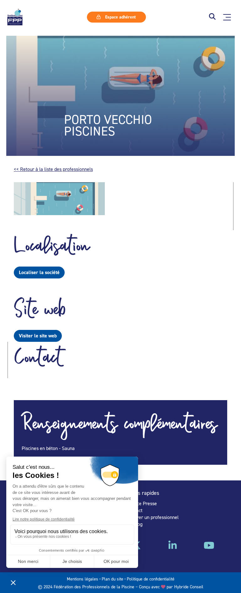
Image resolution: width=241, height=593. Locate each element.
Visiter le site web (38, 335)
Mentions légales (82, 578)
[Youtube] (209, 547)
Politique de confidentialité (150, 578)
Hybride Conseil (188, 586)
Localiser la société (39, 272)
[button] (212, 17)
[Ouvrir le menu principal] (227, 17)
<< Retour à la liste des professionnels (53, 169)
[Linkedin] (172, 547)
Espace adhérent (120, 17)
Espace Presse (142, 503)
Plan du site (112, 578)
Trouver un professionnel (153, 517)
